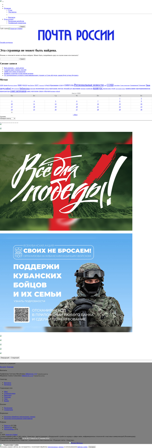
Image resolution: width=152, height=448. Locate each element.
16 (141, 104)
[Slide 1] (1, 122)
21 (98, 107)
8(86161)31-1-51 (27, 376)
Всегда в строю (12, 85)
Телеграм (10, 367)
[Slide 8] (15, 122)
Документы (12, 12)
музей (113, 88)
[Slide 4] (7, 122)
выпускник (53, 88)
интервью (83, 88)
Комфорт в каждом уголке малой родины (18, 73)
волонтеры (40, 88)
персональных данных (56, 447)
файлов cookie (82, 447)
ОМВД (67, 85)
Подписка (7, 384)
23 (141, 107)
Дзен (6, 399)
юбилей (58, 91)
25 (34, 109)
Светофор (117, 85)
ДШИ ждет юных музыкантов (14, 71)
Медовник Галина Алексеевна (11, 376)
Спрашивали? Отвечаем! (137, 85)
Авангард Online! (11, 434)
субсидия (46, 91)
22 (120, 107)
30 (141, 109)
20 (77, 107)
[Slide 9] (17, 122)
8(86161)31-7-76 (31, 374)
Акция (5, 85)
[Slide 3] (5, 122)
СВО (105, 85)
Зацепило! (41, 85)
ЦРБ (13, 88)
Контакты (11, 17)
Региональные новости (89, 84)
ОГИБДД (61, 85)
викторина (32, 88)
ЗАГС (37, 85)
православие (131, 88)
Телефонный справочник (17, 23)
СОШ (110, 84)
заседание (76, 88)
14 (98, 104)
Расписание (8, 408)
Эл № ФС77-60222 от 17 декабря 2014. (36, 438)
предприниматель (143, 88)
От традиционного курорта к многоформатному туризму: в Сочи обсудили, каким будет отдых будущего (41, 75)
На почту (3, 367)
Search (22, 26)
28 (98, 109)
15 (120, 104)
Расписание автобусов (16, 21)
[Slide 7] (13, 122)
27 (77, 109)
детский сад (68, 88)
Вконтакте (7, 395)
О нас (10, 10)
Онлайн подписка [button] (6, 42)
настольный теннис (120, 88)
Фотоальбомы (9, 429)
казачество (89, 88)
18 (34, 107)
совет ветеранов (18, 91)
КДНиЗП (47, 85)
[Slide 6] (11, 122)
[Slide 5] (9, 122)
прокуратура (5, 91)
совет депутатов (32, 91)
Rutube (6, 401)
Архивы (3, 116)
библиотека (25, 88)
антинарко (16, 88)
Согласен (92, 447)
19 (55, 107)
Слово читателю (125, 85)
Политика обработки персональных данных (19, 417)
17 (12, 107)
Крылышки (54, 85)
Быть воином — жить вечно (14, 68)
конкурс (98, 88)
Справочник (8, 410)
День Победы (30, 85)
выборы (47, 88)
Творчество (8, 427)
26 (55, 109)
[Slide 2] (3, 122)
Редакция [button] (7, 8)
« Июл (75, 115)
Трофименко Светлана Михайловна (12, 374)
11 (34, 104)
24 (12, 109)
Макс (6, 391)
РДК (72, 85)
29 (120, 109)
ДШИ (19, 85)
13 (77, 104)
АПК (1, 85)
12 (55, 104)
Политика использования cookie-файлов (18, 418)
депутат (60, 88)
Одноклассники (9, 393)
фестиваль (53, 91)
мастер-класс (107, 88)
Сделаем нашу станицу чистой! (15, 70)
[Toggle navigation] (3, 1)
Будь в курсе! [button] (8, 19)
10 (12, 104)
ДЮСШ (24, 85)
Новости (7, 425)
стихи (41, 91)
